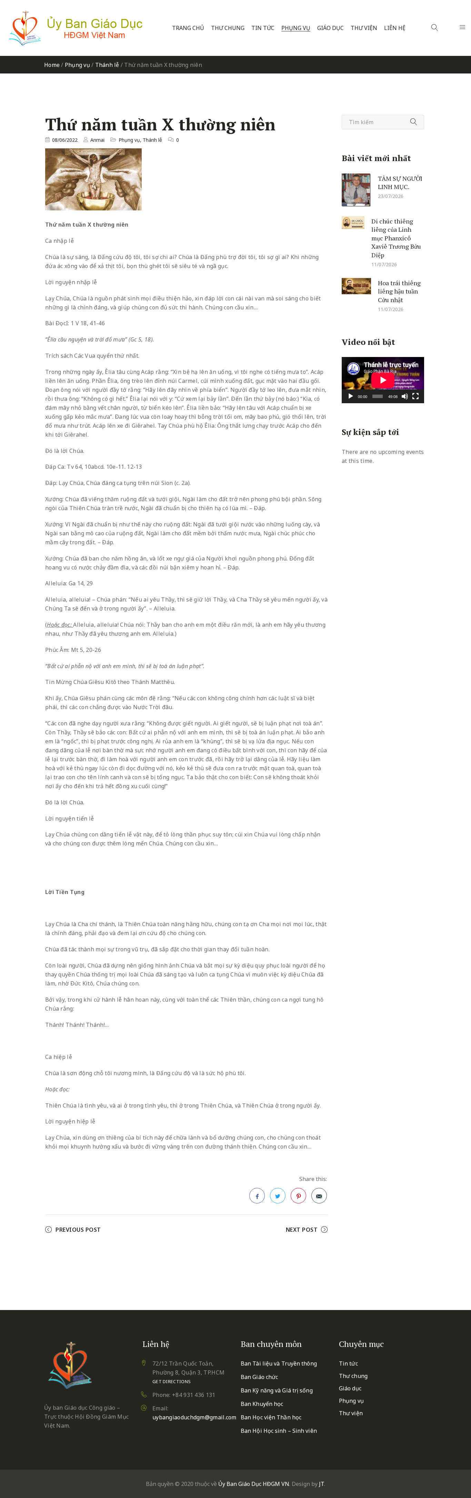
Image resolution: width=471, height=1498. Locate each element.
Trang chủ (188, 28)
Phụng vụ (295, 28)
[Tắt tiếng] (404, 396)
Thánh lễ (107, 65)
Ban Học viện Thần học (271, 1417)
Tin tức (262, 28)
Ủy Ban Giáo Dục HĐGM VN (253, 1484)
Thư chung (227, 28)
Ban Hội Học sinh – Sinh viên (279, 1431)
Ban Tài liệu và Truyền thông (279, 1363)
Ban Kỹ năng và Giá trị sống (277, 1390)
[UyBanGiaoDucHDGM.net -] (75, 28)
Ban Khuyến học (262, 1404)
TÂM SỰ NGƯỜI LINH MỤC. (400, 182)
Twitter (277, 1195)
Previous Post (78, 1229)
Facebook (257, 1195)
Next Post (302, 1229)
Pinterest (298, 1195)
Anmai (97, 140)
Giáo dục (330, 28)
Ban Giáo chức (259, 1377)
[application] (383, 380)
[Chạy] (350, 396)
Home (52, 65)
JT (321, 1484)
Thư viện (364, 28)
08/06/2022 (65, 140)
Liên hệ (394, 28)
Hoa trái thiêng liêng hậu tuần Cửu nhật (399, 291)
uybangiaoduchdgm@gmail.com (194, 1417)
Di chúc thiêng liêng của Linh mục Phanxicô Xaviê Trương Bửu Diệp (396, 238)
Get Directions (171, 1381)
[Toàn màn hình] (415, 396)
